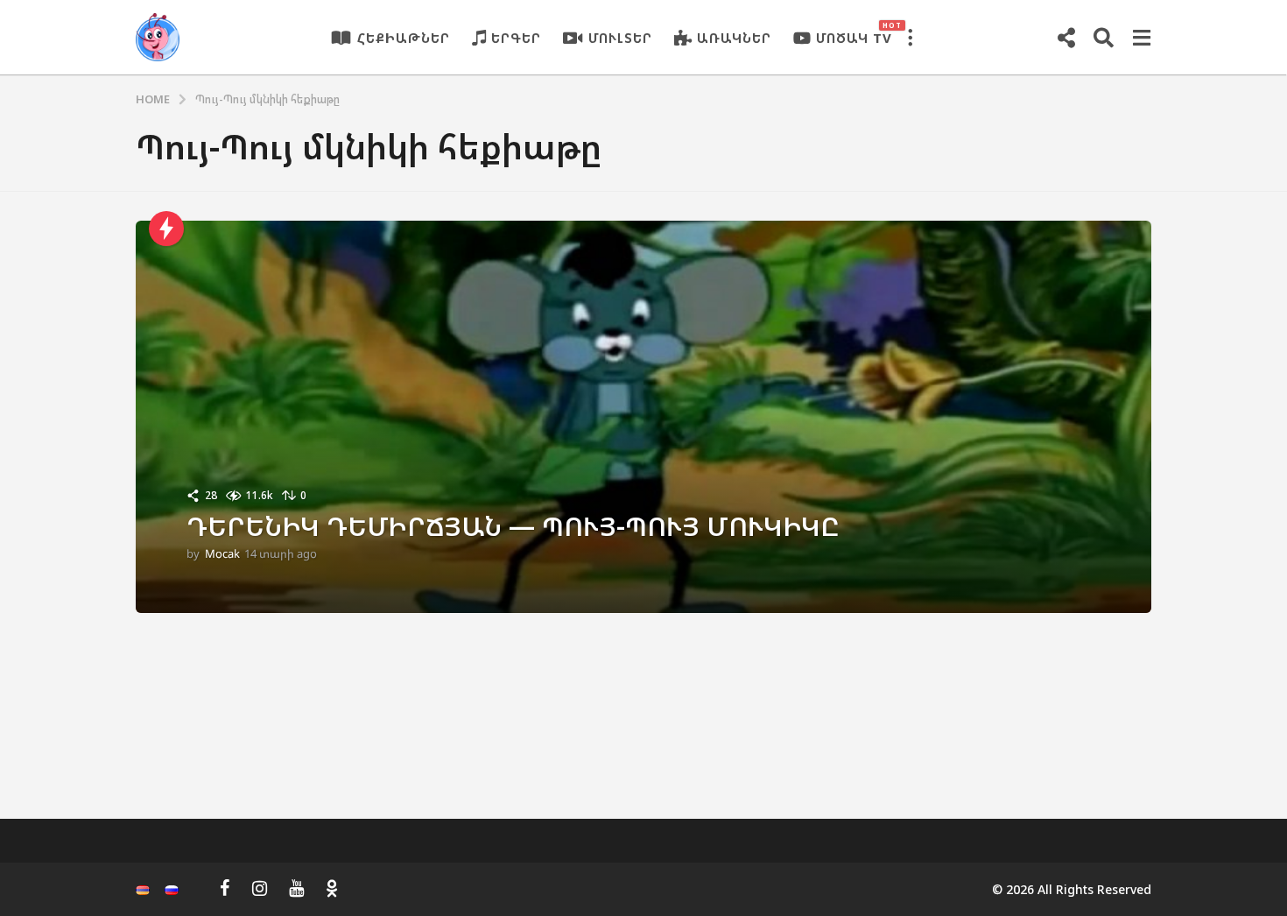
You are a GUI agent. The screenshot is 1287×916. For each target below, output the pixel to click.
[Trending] (166, 228)
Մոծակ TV (854, 33)
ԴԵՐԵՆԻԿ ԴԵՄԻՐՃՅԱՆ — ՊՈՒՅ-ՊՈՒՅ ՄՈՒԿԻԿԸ (513, 526)
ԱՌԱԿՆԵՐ (734, 37)
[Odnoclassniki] (332, 888)
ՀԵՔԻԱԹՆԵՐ (403, 37)
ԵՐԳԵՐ (516, 37)
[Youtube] (296, 888)
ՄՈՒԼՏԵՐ (620, 37)
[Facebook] (225, 888)
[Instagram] (259, 888)
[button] (909, 37)
